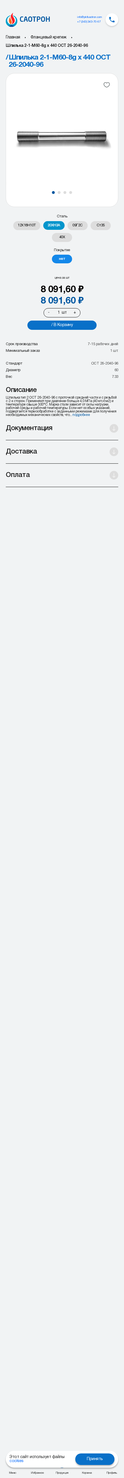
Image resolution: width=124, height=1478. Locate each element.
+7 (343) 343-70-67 (89, 22)
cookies (17, 1461)
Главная (13, 37)
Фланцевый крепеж (49, 37)
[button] (53, 192)
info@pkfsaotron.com (89, 17)
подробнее (81, 415)
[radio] (26, 225)
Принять (95, 1459)
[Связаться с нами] (112, 19)
